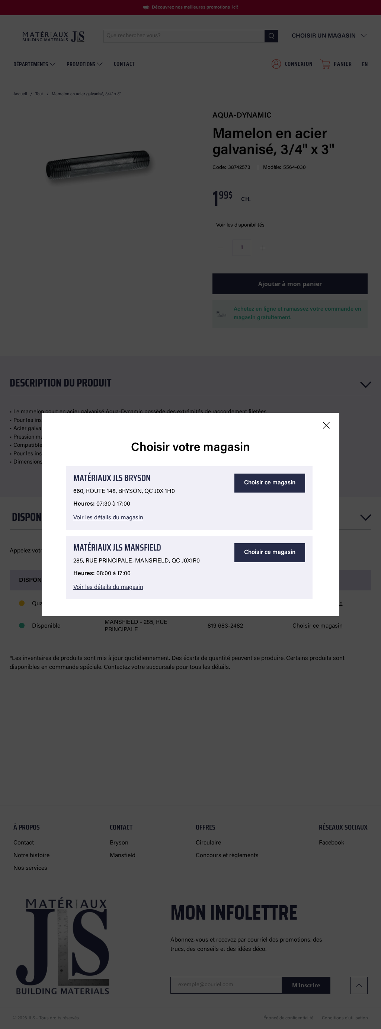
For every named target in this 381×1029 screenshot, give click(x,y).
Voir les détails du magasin (108, 518)
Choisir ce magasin (269, 483)
